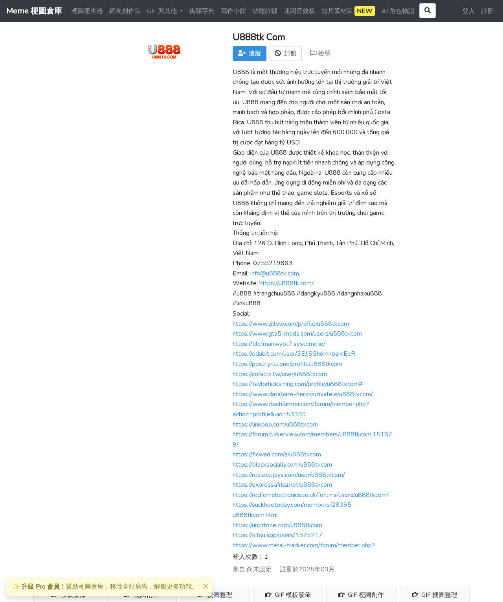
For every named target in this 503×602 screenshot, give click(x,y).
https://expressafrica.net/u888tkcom (282, 484)
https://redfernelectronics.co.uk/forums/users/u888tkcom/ (311, 495)
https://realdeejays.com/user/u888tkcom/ (289, 475)
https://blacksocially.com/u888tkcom (282, 464)
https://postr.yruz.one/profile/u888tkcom (287, 364)
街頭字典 (202, 11)
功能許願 (264, 11)
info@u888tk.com (274, 273)
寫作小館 (233, 11)
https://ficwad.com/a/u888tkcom (277, 454)
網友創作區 (125, 11)
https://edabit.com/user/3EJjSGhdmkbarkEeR (294, 353)
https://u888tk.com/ (286, 283)
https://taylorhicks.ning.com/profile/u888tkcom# (298, 384)
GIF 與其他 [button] (162, 11)
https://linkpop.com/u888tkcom (275, 424)
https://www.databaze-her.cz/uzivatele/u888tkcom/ (303, 394)
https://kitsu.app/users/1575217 (278, 535)
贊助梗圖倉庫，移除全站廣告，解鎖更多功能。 (105, 586)
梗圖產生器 (87, 11)
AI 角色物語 (398, 11)
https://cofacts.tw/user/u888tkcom (280, 374)
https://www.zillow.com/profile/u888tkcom (291, 323)
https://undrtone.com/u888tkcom (277, 525)
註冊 (487, 11)
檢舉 (323, 53)
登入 (468, 11)
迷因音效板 (299, 11)
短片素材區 (347, 11)
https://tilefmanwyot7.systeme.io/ (279, 344)
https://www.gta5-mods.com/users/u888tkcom (297, 333)
